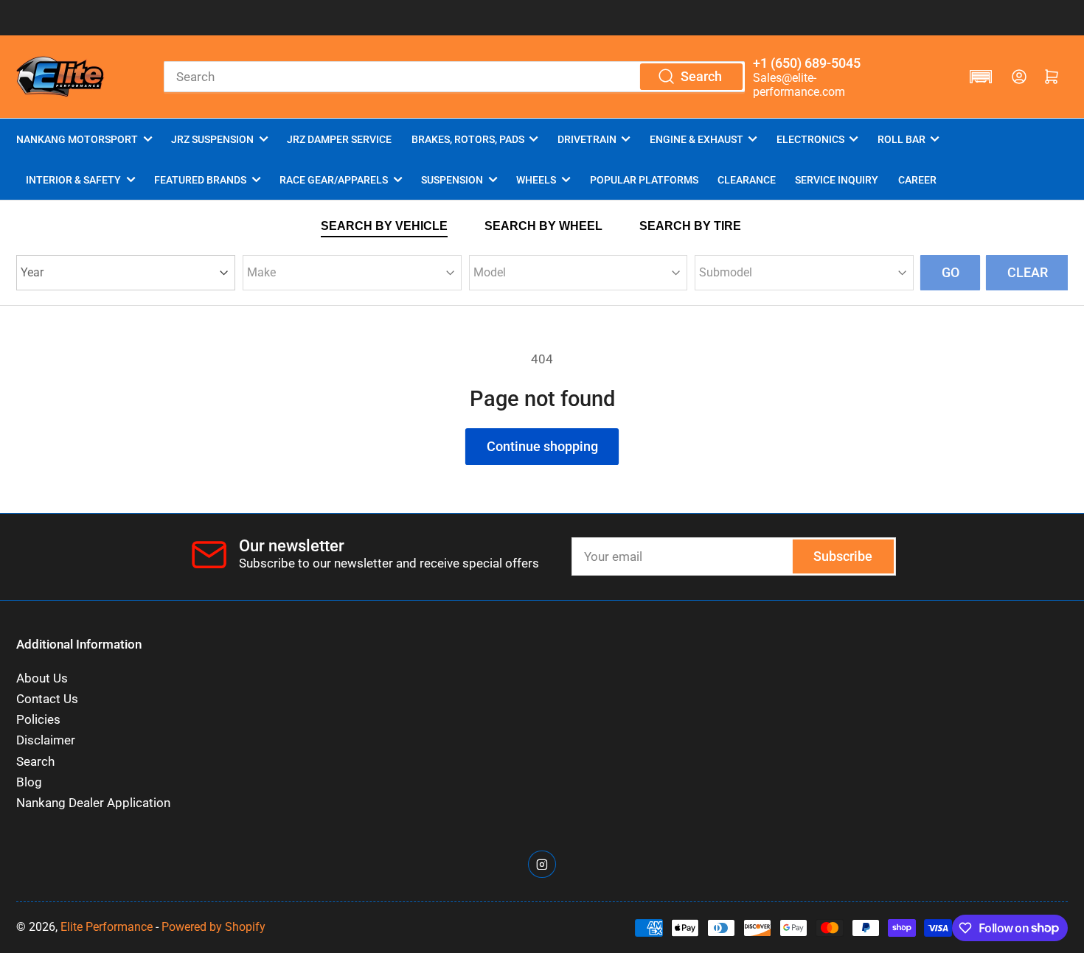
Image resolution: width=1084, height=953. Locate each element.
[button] (981, 77)
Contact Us (47, 699)
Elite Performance (106, 927)
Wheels (536, 180)
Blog (29, 782)
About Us (42, 678)
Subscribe (842, 556)
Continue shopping (542, 446)
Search (35, 762)
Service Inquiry (836, 180)
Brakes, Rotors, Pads (467, 139)
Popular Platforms (644, 180)
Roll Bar (901, 139)
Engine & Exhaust (696, 139)
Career (917, 180)
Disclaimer (45, 740)
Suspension (452, 180)
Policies (38, 720)
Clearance (747, 180)
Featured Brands (200, 180)
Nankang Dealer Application (93, 803)
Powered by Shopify (213, 927)
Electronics (810, 139)
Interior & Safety (73, 180)
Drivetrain (586, 139)
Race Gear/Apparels (333, 180)
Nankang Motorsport (77, 139)
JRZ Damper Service (339, 139)
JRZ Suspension (212, 139)
